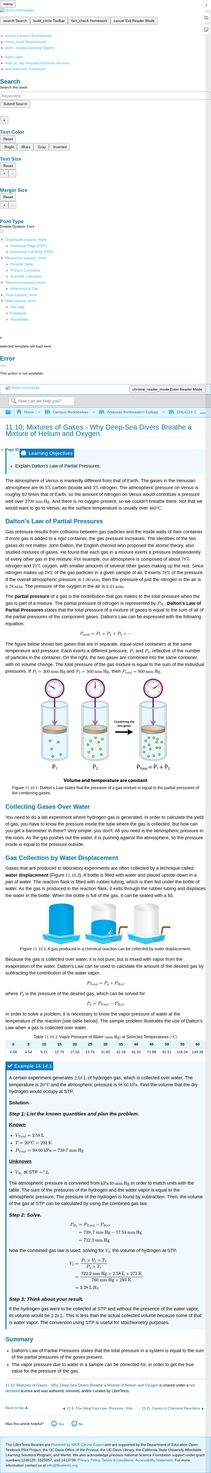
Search (13, 401)
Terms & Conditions (118, 1460)
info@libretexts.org (61, 1465)
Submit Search (15, 104)
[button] (18, 313)
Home (29, 412)
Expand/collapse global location (203, 411)
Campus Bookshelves (70, 412)
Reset (8, 139)
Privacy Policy (89, 1460)
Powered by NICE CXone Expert (78, 1445)
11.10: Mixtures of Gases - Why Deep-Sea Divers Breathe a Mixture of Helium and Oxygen (81, 1385)
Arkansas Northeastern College (132, 412)
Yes (61, 1424)
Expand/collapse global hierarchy (11, 412)
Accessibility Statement (154, 1460)
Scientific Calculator (26, 276)
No (80, 1424)
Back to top (14, 1408)
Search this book (13, 87)
